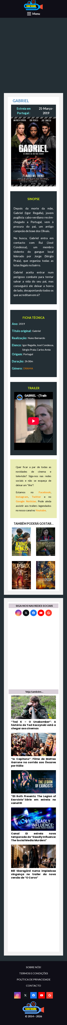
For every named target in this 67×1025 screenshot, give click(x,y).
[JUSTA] (45, 541)
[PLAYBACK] (21, 575)
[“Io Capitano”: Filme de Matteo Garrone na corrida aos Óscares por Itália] (33, 750)
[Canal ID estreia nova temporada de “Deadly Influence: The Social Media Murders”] (33, 824)
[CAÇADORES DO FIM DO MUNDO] (45, 575)
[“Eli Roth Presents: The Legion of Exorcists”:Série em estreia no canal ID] (33, 787)
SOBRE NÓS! (33, 967)
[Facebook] (33, 613)
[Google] (48, 613)
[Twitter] (26, 613)
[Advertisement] (33, 56)
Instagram (22, 496)
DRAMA (28, 368)
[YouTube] (41, 613)
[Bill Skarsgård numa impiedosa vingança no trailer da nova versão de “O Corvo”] (33, 862)
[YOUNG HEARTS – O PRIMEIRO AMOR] (21, 541)
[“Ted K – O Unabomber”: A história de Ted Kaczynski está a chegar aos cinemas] (33, 713)
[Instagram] (18, 613)
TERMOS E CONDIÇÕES (33, 973)
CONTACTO (33, 985)
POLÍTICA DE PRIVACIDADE (33, 979)
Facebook (45, 492)
